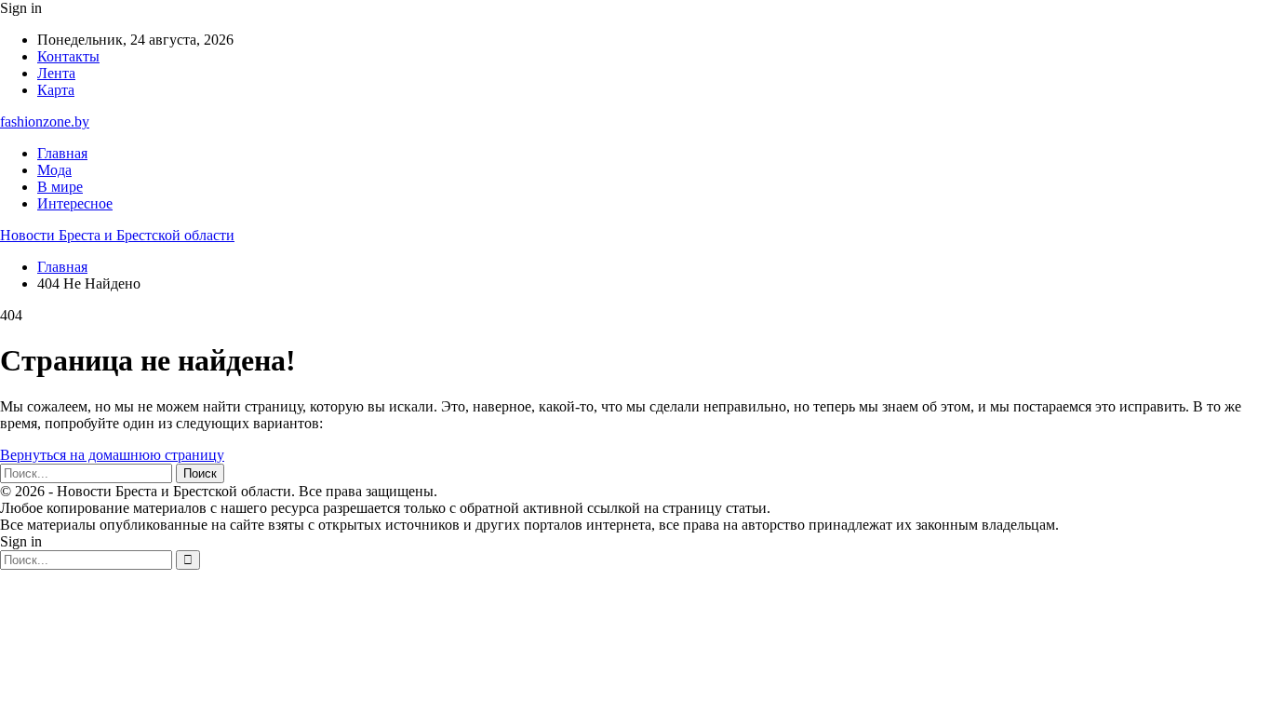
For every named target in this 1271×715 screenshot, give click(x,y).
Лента (56, 73)
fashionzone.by (44, 121)
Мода (54, 170)
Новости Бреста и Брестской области (117, 235)
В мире (60, 187)
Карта (55, 90)
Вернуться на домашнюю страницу (112, 455)
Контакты (68, 56)
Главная (62, 153)
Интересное (75, 203)
